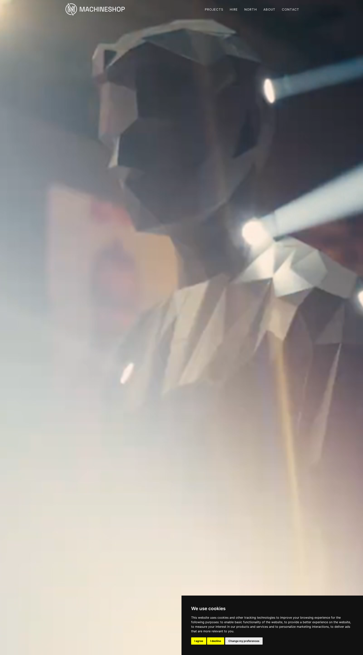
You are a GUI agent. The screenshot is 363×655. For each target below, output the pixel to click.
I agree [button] (198, 641)
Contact (290, 9)
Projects (214, 9)
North (250, 9)
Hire (234, 9)
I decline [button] (215, 641)
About (269, 9)
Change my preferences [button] (243, 641)
